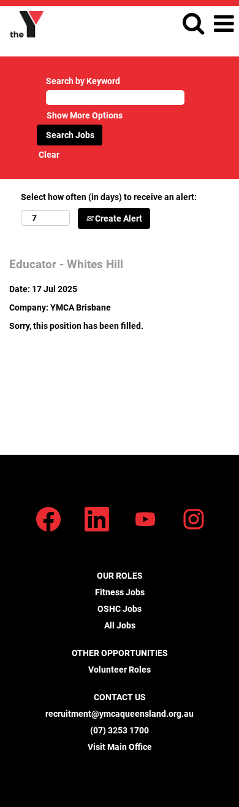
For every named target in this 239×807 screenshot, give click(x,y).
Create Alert (117, 218)
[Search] (193, 23)
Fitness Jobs (120, 592)
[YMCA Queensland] (22, 23)
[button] (223, 23)
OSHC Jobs (119, 609)
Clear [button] (49, 155)
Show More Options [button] (85, 115)
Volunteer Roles (119, 669)
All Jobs (119, 625)
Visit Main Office (120, 747)
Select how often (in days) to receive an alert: (109, 197)
